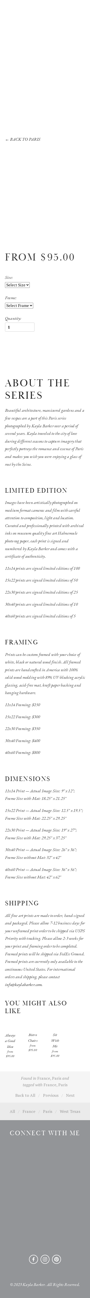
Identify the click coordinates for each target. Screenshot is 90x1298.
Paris (56, 1078)
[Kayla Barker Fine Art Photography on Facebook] (33, 1259)
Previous (50, 1095)
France (43, 1078)
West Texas (70, 1111)
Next (70, 1095)
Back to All (25, 1095)
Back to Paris (22, 139)
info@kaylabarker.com (23, 985)
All (12, 1111)
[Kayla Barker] (45, 1259)
